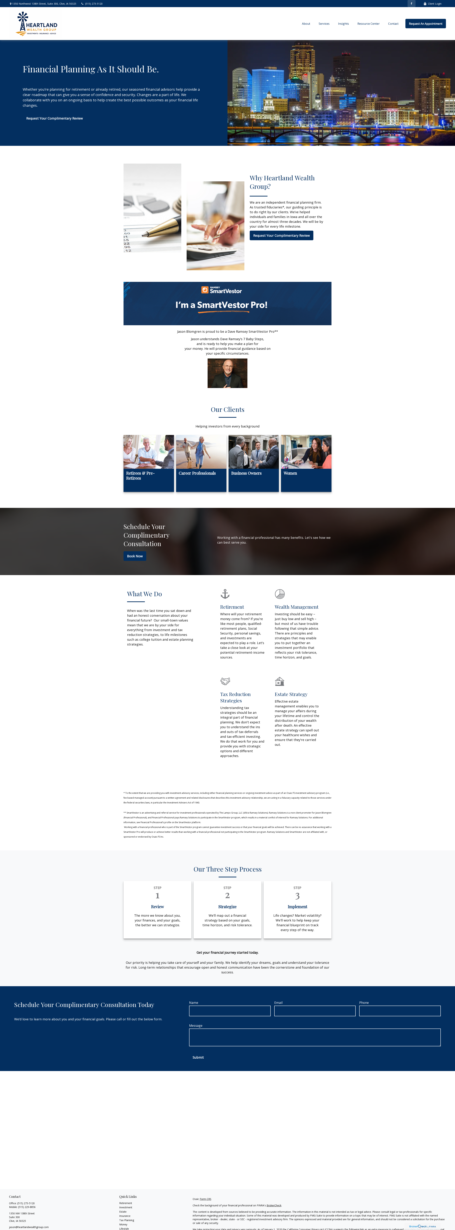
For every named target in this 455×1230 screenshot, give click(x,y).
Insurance (124, 1216)
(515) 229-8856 (27, 1207)
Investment (125, 1207)
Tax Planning (126, 1220)
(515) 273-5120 (94, 3)
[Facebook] (412, 3)
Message (195, 1025)
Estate (123, 1211)
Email (278, 1002)
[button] (306, 23)
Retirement (125, 1203)
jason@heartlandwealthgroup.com (29, 1227)
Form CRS (205, 1199)
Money (123, 1224)
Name (193, 1002)
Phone (364, 1002)
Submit (198, 1057)
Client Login (434, 3)
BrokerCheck (274, 1205)
